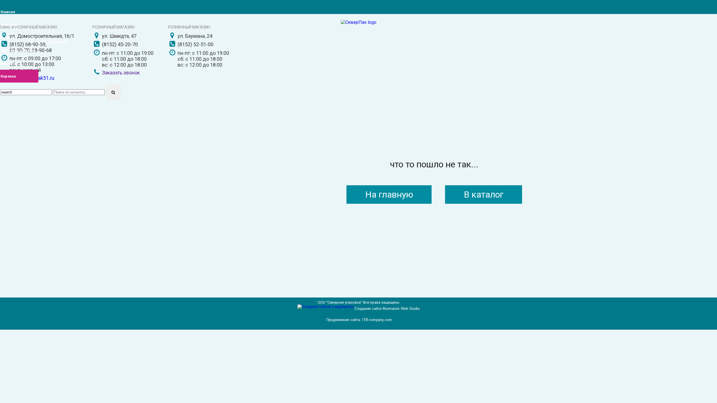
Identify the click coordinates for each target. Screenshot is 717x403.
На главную (389, 194)
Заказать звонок (121, 73)
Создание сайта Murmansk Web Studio (387, 308)
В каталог (484, 194)
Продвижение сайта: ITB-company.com (359, 320)
